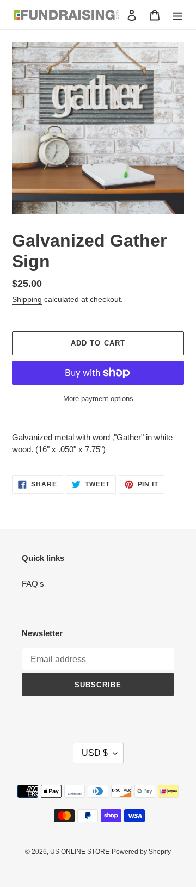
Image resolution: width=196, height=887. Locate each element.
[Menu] (177, 15)
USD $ (95, 752)
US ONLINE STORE (79, 851)
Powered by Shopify (141, 851)
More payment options (98, 399)
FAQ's (33, 583)
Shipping (27, 299)
